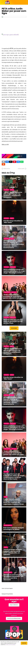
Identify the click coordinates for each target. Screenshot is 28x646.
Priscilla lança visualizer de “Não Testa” (13, 221)
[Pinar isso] (14, 162)
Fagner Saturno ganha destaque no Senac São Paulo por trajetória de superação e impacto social (13, 501)
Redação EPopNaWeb (7, 593)
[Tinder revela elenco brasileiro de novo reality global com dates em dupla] (14, 277)
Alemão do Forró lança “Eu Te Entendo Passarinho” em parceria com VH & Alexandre (13, 577)
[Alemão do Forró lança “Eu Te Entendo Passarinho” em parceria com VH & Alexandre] (14, 558)
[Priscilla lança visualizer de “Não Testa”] (14, 201)
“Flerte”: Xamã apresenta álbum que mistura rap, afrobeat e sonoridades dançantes (12, 194)
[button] (2, 2)
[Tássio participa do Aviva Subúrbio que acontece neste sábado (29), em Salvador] (14, 533)
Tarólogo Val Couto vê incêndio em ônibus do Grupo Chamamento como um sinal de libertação (13, 476)
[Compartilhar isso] (7, 162)
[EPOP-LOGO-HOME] (7, 2)
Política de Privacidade (10, 644)
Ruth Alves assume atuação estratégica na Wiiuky (13, 528)
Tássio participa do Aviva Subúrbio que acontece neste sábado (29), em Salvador (12, 552)
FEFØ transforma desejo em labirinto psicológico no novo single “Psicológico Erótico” (13, 271)
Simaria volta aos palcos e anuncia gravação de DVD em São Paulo (13, 321)
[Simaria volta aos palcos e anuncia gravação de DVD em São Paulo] (14, 302)
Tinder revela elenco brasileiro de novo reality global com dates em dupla (13, 296)
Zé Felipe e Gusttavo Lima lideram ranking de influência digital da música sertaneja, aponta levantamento (13, 244)
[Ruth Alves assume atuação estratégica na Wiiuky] (14, 508)
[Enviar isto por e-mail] (3, 162)
